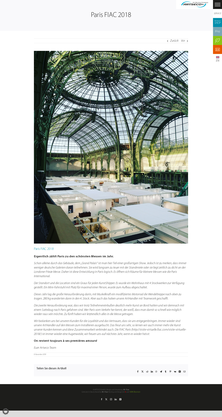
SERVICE (217, 13)
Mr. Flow (126, 390)
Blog (217, 31)
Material (217, 22)
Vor (183, 40)
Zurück (174, 40)
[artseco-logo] (194, 3)
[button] (5, 411)
